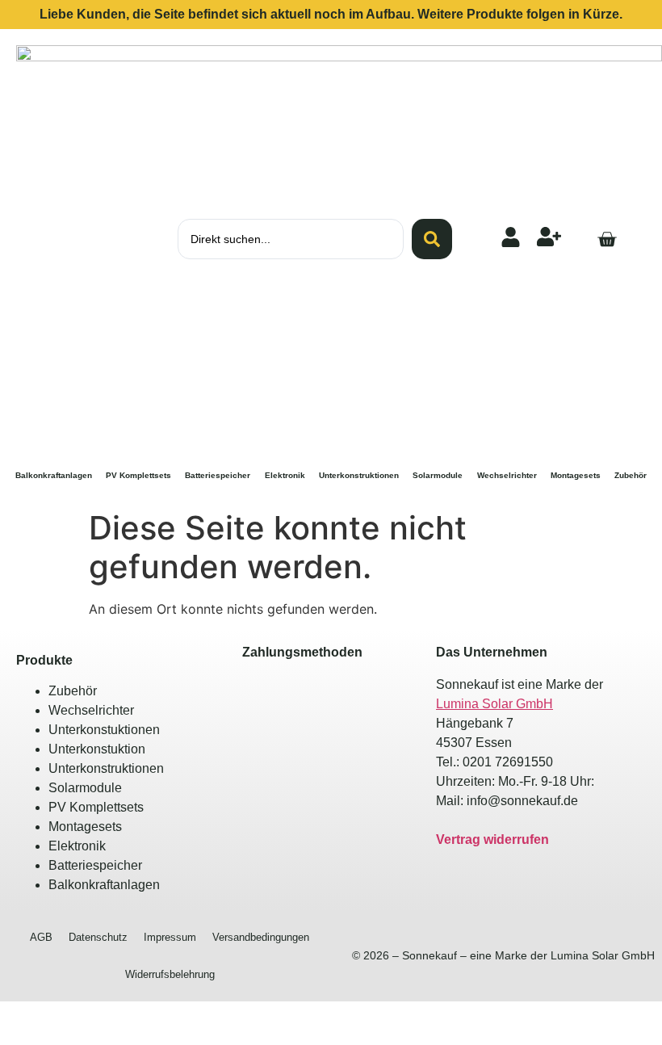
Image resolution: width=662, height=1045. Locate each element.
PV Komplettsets (138, 475)
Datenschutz (98, 937)
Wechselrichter (507, 475)
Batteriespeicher (217, 475)
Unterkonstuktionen (104, 730)
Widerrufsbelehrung (170, 974)
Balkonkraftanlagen (53, 475)
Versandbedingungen (260, 937)
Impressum (170, 937)
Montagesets (576, 475)
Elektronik (285, 475)
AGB (41, 937)
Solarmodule (438, 475)
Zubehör (630, 475)
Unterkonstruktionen (359, 475)
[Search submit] (432, 239)
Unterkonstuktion (96, 749)
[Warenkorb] (606, 239)
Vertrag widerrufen (492, 839)
